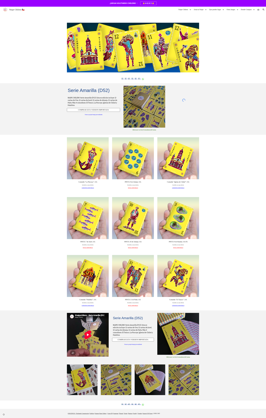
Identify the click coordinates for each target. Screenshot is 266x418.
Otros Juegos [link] (231, 9)
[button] (263, 9)
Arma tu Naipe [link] (198, 9)
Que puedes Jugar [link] (215, 9)
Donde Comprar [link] (246, 9)
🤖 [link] (258, 9)
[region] (133, 3)
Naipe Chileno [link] (183, 9)
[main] (93, 90)
